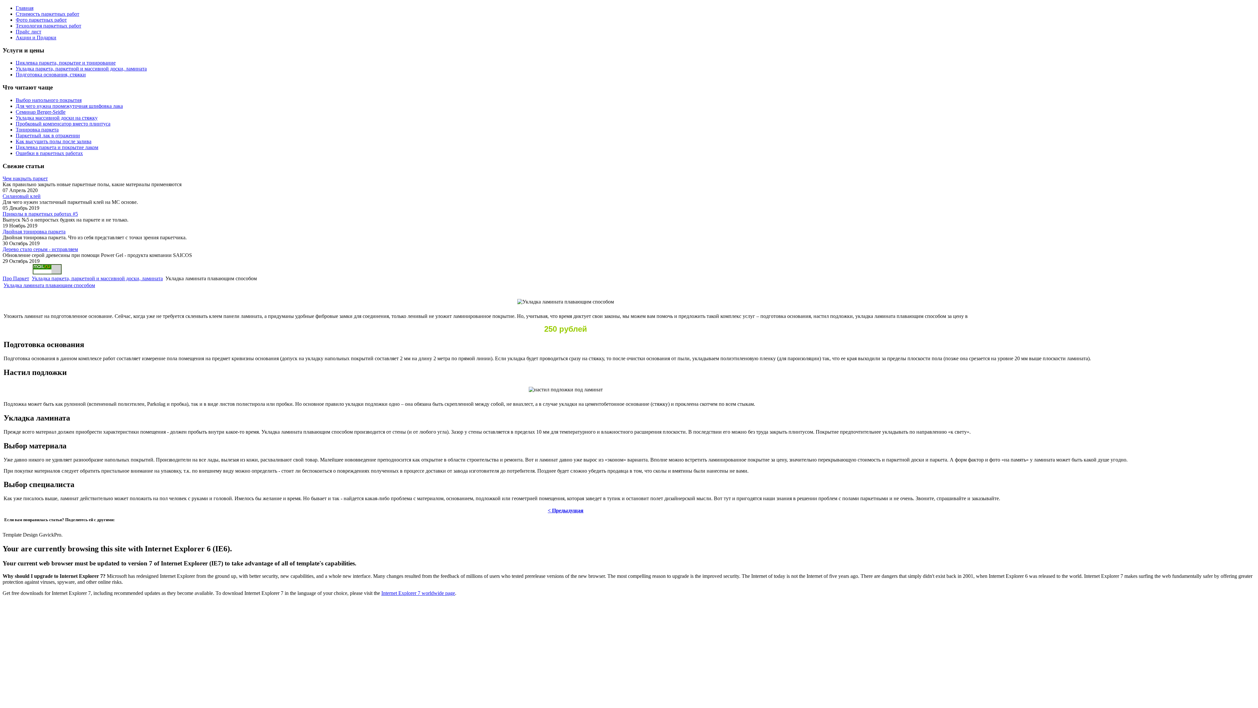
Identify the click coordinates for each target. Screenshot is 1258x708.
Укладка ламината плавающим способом (49, 285)
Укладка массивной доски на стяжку (57, 118)
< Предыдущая (565, 510)
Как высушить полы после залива (53, 141)
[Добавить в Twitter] (11, 526)
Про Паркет (16, 278)
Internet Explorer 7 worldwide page (418, 593)
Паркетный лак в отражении (48, 135)
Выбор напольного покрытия (49, 100)
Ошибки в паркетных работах (49, 153)
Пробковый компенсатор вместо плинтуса (63, 124)
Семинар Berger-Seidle (41, 112)
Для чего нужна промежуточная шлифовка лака (69, 106)
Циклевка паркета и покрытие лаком (57, 147)
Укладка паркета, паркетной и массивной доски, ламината (97, 278)
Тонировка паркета (37, 129)
